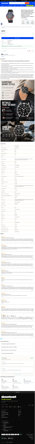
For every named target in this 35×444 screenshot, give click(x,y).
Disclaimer (31, 437)
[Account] (31, 3)
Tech (6, 5)
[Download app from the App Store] (11, 438)
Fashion (14, 5)
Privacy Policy (31, 435)
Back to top (17, 392)
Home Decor (10, 5)
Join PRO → (2, 56)
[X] (31, 405)
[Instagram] (29, 405)
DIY (17, 5)
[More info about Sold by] (12, 40)
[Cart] (33, 3)
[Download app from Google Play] (4, 438)
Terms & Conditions (30, 434)
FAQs (32, 438)
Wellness (2, 5)
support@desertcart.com (7, 427)
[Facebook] (33, 405)
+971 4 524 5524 (5, 430)
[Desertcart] (4, 3)
